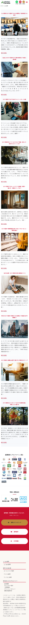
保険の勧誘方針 (8, 590)
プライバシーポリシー (9, 589)
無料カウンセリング (15, 522)
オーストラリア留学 (9, 571)
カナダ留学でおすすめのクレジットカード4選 (14, 99)
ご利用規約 (7, 587)
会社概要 (6, 583)
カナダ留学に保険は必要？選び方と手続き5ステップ (14, 360)
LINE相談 (16, 541)
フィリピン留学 (8, 577)
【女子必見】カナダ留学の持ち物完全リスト (14, 273)
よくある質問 (7, 564)
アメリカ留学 (7, 574)
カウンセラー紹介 (8, 585)
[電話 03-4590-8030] (23, 2)
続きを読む (4, 53)
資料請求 (15, 531)
